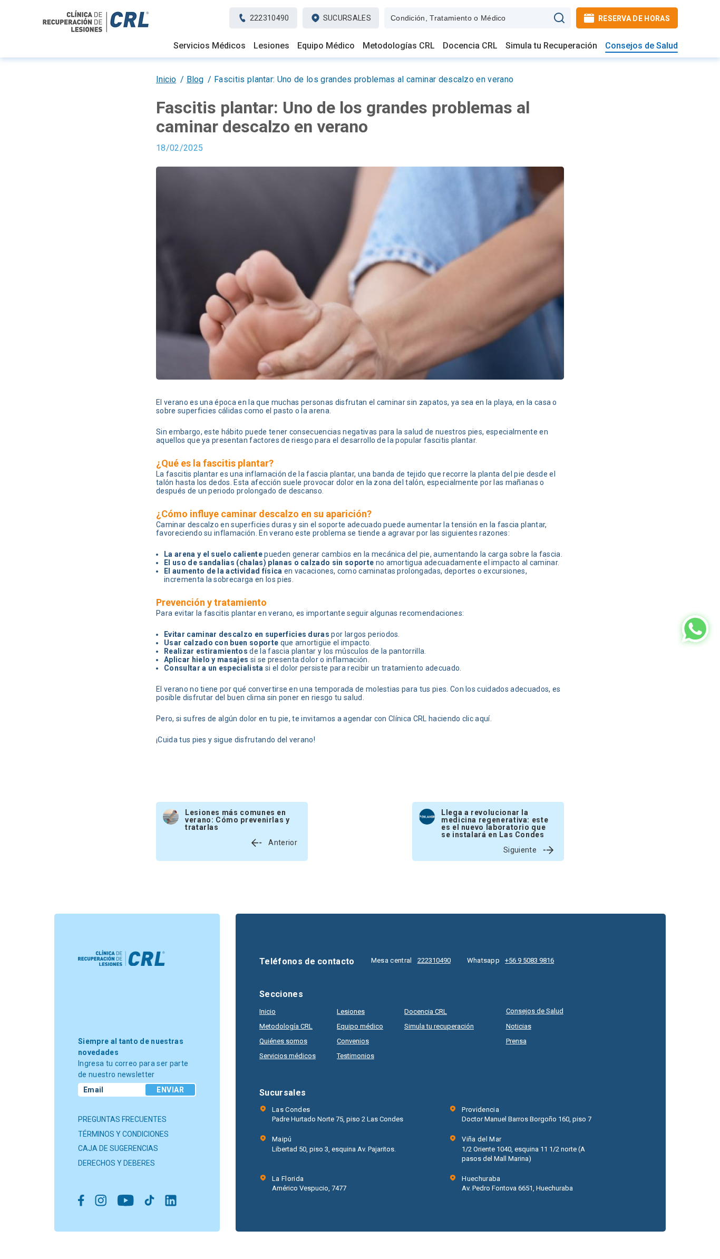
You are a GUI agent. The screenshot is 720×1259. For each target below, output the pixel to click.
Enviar (170, 1090)
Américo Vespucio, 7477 (309, 1183)
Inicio (166, 79)
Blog (195, 79)
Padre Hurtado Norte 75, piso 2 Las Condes (337, 1114)
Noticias (518, 1026)
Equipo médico (360, 1026)
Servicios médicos (287, 1056)
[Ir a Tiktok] (149, 1201)
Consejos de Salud (641, 46)
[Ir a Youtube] (125, 1201)
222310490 (434, 960)
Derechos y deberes (116, 1163)
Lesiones (271, 46)
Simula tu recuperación (439, 1026)
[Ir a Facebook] (81, 1201)
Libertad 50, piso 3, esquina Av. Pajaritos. (334, 1144)
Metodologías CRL (399, 46)
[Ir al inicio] (96, 32)
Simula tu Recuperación (551, 46)
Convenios (353, 1041)
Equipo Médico (326, 46)
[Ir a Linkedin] (171, 1201)
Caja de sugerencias (118, 1148)
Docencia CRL (470, 46)
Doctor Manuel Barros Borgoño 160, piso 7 (526, 1114)
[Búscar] (559, 18)
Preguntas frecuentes (122, 1119)
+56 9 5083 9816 (529, 960)
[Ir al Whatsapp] (695, 630)
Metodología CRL (286, 1026)
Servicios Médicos (209, 46)
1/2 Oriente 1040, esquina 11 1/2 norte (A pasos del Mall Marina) (523, 1148)
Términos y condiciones (123, 1134)
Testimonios (355, 1056)
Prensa (516, 1041)
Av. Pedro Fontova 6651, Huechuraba (517, 1183)
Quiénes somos (283, 1041)
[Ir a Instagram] (100, 1201)
